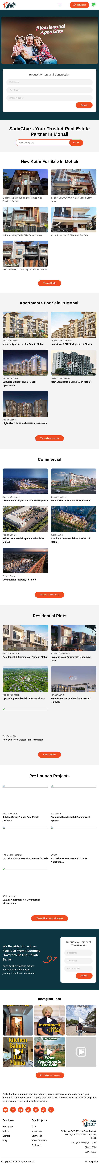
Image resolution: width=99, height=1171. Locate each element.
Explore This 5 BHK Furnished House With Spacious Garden (22, 199)
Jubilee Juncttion (58, 497)
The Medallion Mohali (12, 855)
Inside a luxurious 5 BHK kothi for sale (69, 235)
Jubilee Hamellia (10, 341)
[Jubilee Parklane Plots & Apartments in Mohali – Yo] (49, 1052)
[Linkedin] (36, 1110)
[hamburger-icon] (60, 5)
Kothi (33, 1127)
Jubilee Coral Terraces (61, 341)
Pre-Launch (36, 1145)
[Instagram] (13, 1110)
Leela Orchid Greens (60, 378)
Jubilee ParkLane (11, 653)
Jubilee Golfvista (10, 378)
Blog (5, 1140)
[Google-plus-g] (51, 1110)
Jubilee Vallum (9, 420)
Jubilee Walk (57, 535)
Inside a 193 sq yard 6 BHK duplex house (22, 235)
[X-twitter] (28, 1110)
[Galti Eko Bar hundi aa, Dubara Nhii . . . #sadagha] (49, 1020)
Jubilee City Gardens (60, 653)
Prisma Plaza (9, 576)
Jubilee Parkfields (11, 695)
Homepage (8, 1127)
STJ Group (56, 813)
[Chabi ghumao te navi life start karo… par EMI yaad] (18, 1020)
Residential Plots (39, 1140)
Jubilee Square (9, 535)
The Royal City (9, 736)
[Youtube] (5, 1110)
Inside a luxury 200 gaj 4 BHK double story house (71, 199)
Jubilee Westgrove (11, 497)
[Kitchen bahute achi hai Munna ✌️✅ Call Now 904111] (18, 1052)
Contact (6, 1136)
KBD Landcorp (9, 896)
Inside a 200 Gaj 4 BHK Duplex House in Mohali (25, 269)
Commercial (37, 1136)
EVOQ (54, 855)
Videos (6, 1131)
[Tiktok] (43, 1110)
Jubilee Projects (10, 813)
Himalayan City (58, 695)
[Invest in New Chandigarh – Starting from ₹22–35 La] (81, 1020)
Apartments (36, 1131)
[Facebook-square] (20, 1110)
